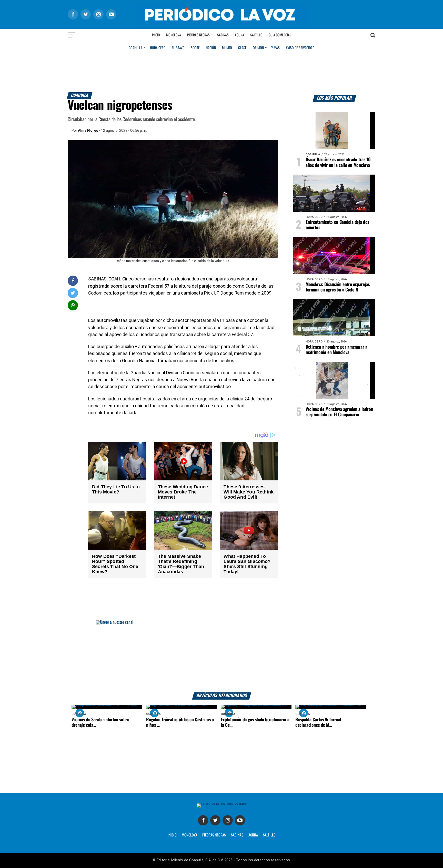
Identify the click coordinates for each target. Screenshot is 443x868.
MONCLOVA (189, 835)
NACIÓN (211, 48)
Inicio (156, 35)
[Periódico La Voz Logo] (221, 23)
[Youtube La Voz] (240, 820)
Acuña (239, 35)
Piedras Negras (198, 35)
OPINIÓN (258, 48)
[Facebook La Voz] (203, 820)
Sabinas (223, 35)
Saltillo (256, 35)
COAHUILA (136, 48)
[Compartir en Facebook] (73, 280)
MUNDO (227, 48)
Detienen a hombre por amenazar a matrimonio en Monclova (336, 350)
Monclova (173, 35)
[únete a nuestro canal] (221, 656)
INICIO (172, 835)
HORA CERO (158, 48)
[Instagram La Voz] (228, 820)
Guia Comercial (280, 35)
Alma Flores (88, 130)
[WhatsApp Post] (73, 305)
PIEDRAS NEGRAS (214, 835)
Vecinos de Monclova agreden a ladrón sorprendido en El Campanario (339, 412)
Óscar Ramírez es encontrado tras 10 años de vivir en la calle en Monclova (338, 162)
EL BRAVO (178, 48)
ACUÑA (253, 835)
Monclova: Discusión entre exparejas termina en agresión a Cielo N (338, 287)
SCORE (195, 48)
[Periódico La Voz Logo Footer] (222, 803)
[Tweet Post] (73, 293)
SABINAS (237, 835)
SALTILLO (269, 835)
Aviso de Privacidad (300, 48)
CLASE (242, 48)
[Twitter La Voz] (215, 820)
